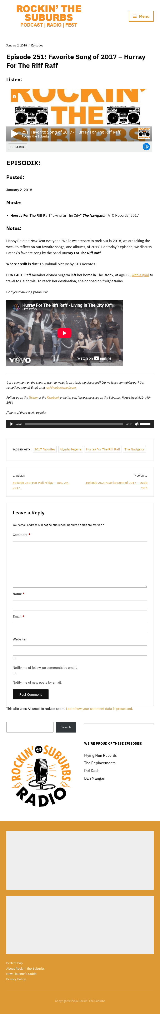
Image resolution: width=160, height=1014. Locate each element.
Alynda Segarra (70, 449)
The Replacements (100, 762)
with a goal (140, 275)
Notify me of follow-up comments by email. (45, 667)
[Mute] (137, 424)
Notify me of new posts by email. (37, 682)
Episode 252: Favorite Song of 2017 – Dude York (116, 485)
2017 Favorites (44, 449)
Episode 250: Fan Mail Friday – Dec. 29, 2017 (41, 485)
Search (66, 727)
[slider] (146, 424)
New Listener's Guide (21, 974)
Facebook (53, 397)
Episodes (37, 45)
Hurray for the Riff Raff (103, 449)
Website (19, 639)
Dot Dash (91, 770)
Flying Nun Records (100, 755)
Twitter (33, 397)
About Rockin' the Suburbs (25, 968)
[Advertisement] (80, 860)
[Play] (12, 424)
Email (18, 616)
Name (19, 594)
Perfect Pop (14, 963)
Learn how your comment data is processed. (99, 708)
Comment (21, 535)
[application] (80, 424)
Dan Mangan (94, 778)
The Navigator (134, 449)
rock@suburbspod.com (60, 387)
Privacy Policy (16, 979)
